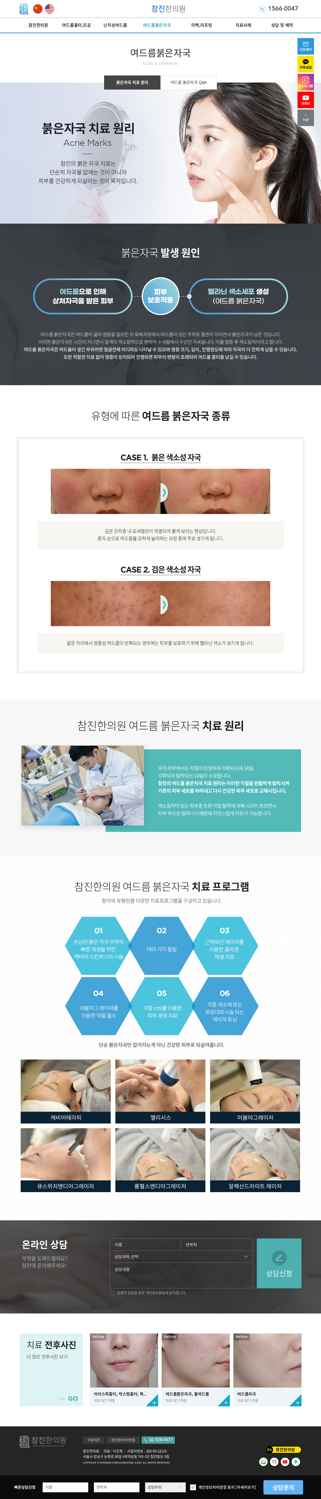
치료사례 (243, 25)
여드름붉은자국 (157, 25)
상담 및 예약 (282, 25)
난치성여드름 (115, 25)
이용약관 (94, 1440)
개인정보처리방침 (123, 1440)
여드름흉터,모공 (76, 25)
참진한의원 (38, 25)
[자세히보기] (245, 1487)
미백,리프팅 (201, 25)
